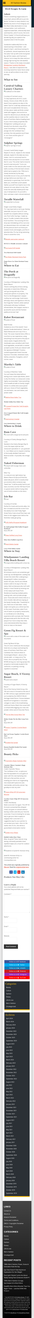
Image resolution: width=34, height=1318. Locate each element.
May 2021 (9, 1130)
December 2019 (11, 1184)
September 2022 (11, 1079)
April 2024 (9, 1018)
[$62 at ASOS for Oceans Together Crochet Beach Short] (17, 728)
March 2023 (10, 1060)
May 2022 (9, 1091)
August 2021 (10, 1120)
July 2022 (9, 1085)
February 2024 (11, 1025)
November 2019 (11, 1187)
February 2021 (11, 1139)
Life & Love (9, 1000)
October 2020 (10, 1152)
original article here (22, 867)
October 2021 (10, 1114)
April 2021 (9, 1133)
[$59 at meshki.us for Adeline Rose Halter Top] (17, 397)
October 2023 (10, 1037)
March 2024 (10, 1022)
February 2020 (11, 1177)
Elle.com (6, 867)
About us (7, 1214)
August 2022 (10, 1082)
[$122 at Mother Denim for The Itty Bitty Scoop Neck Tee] (17, 714)
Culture (7, 14)
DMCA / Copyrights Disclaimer (14, 1223)
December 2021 (11, 1107)
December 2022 (11, 1069)
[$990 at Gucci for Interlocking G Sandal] (17, 419)
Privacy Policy (8, 1227)
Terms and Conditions (11, 1220)
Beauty (8, 987)
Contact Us (7, 1211)
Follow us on (17, 962)
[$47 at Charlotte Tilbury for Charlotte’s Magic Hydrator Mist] (17, 761)
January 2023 (10, 1066)
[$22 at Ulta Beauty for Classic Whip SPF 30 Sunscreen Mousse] (17, 793)
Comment (7, 894)
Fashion (8, 994)
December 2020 (11, 1146)
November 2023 (11, 1034)
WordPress (13, 1313)
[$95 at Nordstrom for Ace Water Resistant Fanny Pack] (17, 257)
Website (6, 936)
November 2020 (11, 1149)
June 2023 (9, 1050)
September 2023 (11, 1041)
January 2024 (10, 1028)
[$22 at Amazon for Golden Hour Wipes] (17, 832)
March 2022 (10, 1098)
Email (6, 926)
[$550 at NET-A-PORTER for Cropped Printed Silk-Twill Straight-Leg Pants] (17, 407)
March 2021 (10, 1136)
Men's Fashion (11, 1003)
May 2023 (9, 1053)
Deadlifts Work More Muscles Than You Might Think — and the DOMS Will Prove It (17, 1288)
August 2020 (10, 1158)
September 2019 (11, 1193)
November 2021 (11, 1111)
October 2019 (10, 1190)
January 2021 (10, 1142)
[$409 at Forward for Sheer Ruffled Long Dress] (17, 535)
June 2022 (9, 1088)
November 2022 (11, 1072)
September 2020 (11, 1155)
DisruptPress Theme (24, 1313)
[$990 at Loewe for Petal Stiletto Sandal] (17, 544)
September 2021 (11, 1117)
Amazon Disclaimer (10, 1217)
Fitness (8, 997)
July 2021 (9, 1123)
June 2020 (9, 1165)
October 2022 (10, 1076)
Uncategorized (11, 1006)
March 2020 (10, 1174)
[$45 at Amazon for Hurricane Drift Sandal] (17, 248)
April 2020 (9, 1171)
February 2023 (11, 1063)
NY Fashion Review (18, 3)
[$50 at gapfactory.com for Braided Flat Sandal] (17, 742)
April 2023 (9, 1057)
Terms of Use (15, 1309)
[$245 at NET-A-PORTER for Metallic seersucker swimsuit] (17, 239)
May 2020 (9, 1168)
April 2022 (9, 1095)
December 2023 (11, 1031)
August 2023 (10, 1044)
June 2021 (9, 1126)
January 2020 (10, 1180)
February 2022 (11, 1101)
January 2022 (10, 1104)
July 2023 (9, 1047)
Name (6, 917)
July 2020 (9, 1161)
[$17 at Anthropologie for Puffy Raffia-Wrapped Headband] (17, 522)
